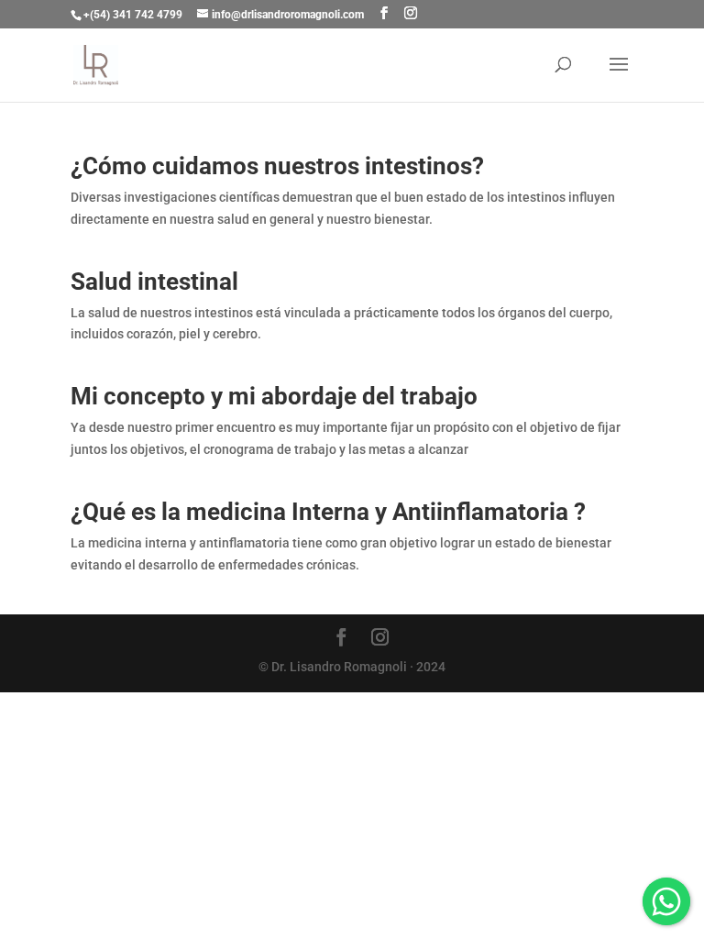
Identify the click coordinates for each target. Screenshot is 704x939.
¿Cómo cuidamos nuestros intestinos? (277, 166)
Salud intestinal (154, 281)
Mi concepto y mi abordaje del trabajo (274, 396)
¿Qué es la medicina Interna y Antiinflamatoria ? (328, 511)
